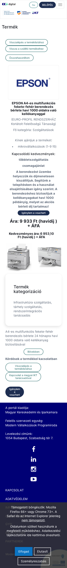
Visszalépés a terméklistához (26, 42)
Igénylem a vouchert (34, 212)
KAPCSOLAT (14, 490)
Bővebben (33, 351)
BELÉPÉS (47, 4)
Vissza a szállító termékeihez (26, 48)
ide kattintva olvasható (43, 535)
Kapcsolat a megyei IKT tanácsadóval (23, 376)
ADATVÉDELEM (16, 499)
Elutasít (42, 551)
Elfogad (23, 551)
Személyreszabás (33, 561)
